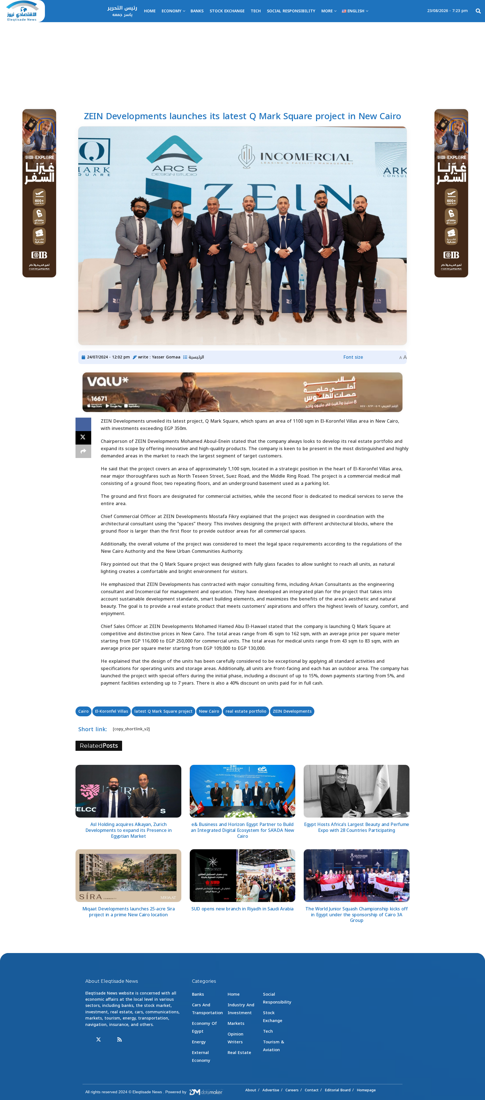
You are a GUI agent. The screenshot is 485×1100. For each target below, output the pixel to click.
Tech (256, 11)
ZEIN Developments (292, 711)
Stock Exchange (227, 11)
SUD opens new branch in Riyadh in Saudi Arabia (242, 909)
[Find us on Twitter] (98, 1039)
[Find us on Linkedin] (109, 1039)
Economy (171, 11)
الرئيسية (196, 357)
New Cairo (209, 711)
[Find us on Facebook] (87, 1039)
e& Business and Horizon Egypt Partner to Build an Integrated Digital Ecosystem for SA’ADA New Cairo (242, 830)
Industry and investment (241, 1009)
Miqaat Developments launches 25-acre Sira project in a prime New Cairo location (128, 912)
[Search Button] (478, 11)
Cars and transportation (207, 1009)
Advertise (270, 1090)
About (250, 1090)
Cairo (83, 711)
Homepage (366, 1090)
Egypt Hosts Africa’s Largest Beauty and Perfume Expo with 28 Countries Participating (356, 827)
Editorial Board (338, 1090)
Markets (236, 1023)
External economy (201, 1056)
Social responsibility (291, 11)
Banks (197, 11)
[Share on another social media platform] (83, 451)
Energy (199, 1042)
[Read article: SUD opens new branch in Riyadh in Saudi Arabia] (243, 875)
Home (149, 11)
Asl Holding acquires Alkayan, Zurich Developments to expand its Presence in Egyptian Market (128, 830)
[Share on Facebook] (83, 424)
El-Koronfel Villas (111, 711)
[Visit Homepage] (22, 11)
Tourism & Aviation (273, 1046)
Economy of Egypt (204, 1027)
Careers (292, 1090)
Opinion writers (235, 1038)
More (327, 11)
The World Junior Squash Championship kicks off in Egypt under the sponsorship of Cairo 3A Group (356, 915)
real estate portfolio (246, 711)
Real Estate (239, 1053)
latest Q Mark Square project (163, 711)
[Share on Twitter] (83, 438)
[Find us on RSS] (119, 1039)
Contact (312, 1090)
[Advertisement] (242, 64)
